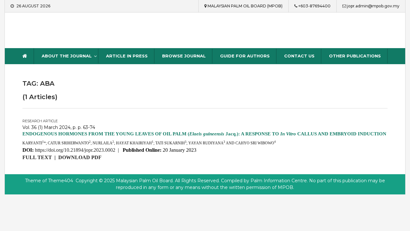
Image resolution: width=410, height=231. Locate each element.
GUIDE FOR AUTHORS (245, 55)
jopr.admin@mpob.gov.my (373, 6)
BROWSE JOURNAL (184, 55)
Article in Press (127, 55)
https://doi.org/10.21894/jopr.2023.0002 (75, 150)
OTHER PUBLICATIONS (355, 55)
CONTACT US (299, 55)
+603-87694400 (314, 6)
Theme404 (60, 181)
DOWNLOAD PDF (80, 157)
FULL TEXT (37, 157)
